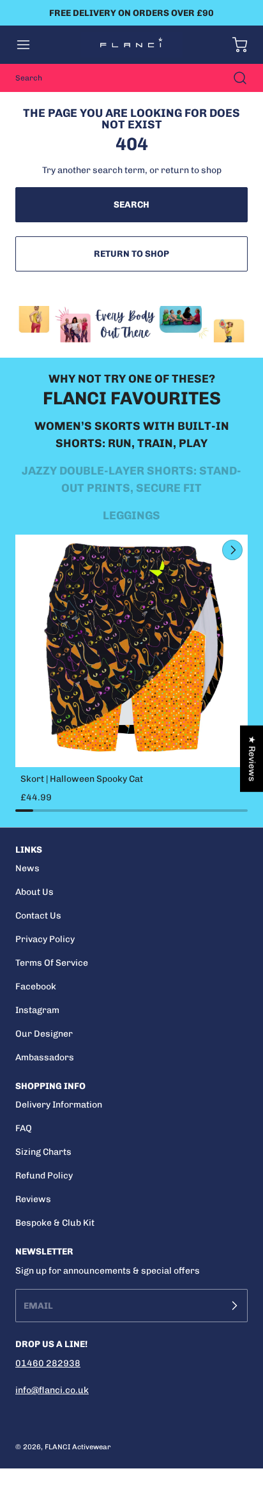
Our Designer (44, 1033)
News (27, 868)
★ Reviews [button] (251, 758)
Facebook (35, 986)
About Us (34, 892)
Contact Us (38, 915)
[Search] (234, 78)
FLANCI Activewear (78, 1446)
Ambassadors (44, 1057)
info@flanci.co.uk (52, 1390)
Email (38, 1305)
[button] (29, 45)
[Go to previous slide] (203, 550)
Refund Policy (44, 1175)
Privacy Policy (45, 939)
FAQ (23, 1128)
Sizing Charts (43, 1152)
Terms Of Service (51, 962)
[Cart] (234, 45)
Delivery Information (58, 1104)
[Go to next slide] (231, 550)
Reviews (33, 1199)
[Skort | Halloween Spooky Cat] (131, 651)
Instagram (37, 1010)
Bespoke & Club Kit (54, 1222)
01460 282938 (47, 1363)
